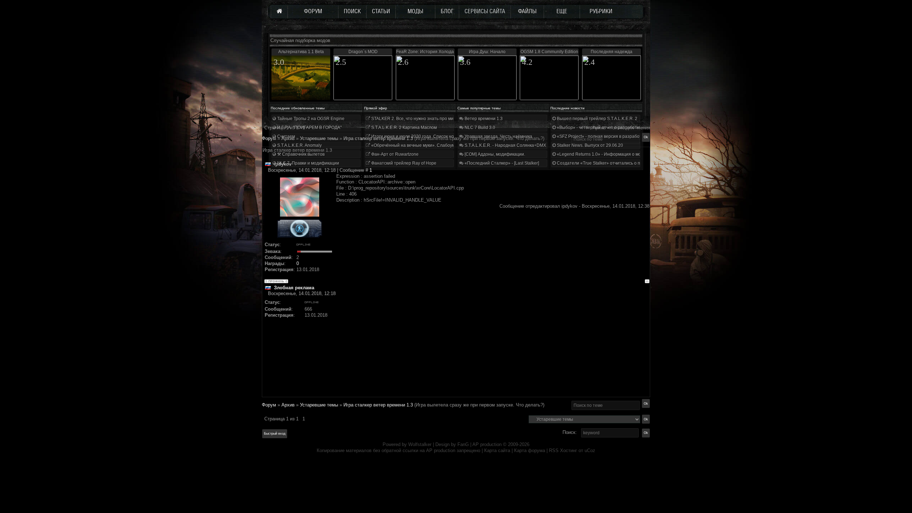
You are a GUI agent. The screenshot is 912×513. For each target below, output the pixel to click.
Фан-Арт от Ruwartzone (394, 154)
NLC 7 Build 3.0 (479, 127)
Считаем (285, 136)
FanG (463, 444)
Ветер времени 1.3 (483, 118)
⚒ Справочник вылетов (300, 154)
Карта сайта (497, 450)
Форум (269, 138)
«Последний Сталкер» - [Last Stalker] (501, 163)
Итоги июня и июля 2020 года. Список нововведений (424, 136)
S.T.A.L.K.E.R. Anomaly (299, 145)
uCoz (590, 450)
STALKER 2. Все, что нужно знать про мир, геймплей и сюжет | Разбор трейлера (452, 118)
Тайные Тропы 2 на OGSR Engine (310, 118)
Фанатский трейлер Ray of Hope (403, 163)
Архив (288, 405)
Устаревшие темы (319, 405)
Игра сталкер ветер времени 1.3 (378, 405)
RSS (554, 450)
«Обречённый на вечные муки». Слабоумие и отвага (424, 145)
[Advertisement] (492, 347)
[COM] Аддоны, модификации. (494, 154)
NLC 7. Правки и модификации (307, 163)
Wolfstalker (419, 444)
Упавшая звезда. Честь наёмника (497, 136)
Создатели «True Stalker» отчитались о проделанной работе (618, 163)
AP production (487, 444)
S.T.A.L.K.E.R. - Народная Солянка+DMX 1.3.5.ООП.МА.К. (521, 145)
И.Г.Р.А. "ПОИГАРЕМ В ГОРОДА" (309, 127)
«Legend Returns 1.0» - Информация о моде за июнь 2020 (615, 154)
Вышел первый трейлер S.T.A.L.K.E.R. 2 (596, 118)
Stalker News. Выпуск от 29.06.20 (589, 145)
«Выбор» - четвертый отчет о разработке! (599, 127)
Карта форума (529, 450)
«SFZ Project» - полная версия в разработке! (601, 136)
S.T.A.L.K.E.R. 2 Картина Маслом (403, 127)
